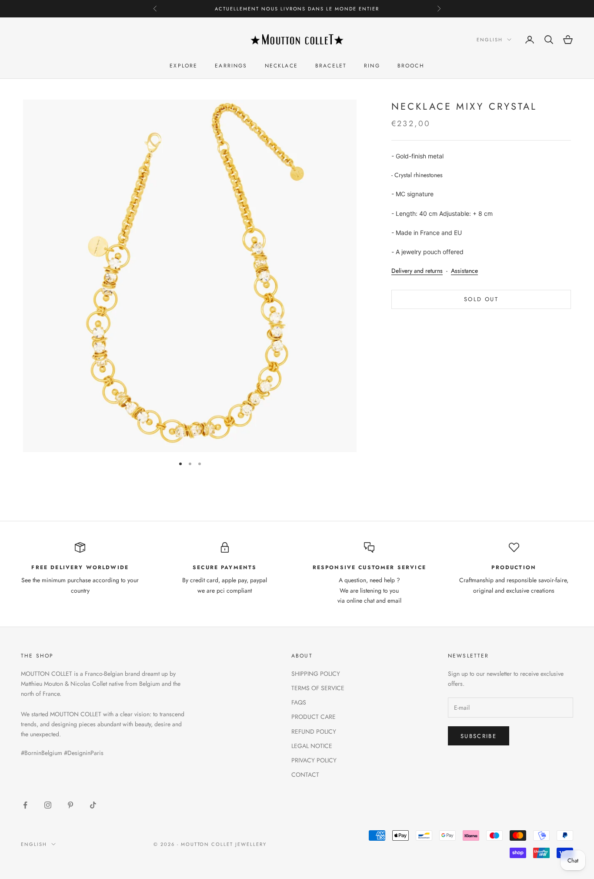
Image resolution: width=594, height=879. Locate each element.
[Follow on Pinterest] (70, 805)
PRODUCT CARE (313, 716)
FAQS (298, 702)
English (490, 39)
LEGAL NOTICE (311, 745)
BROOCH (410, 66)
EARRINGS (231, 66)
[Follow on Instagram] (47, 805)
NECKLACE (281, 66)
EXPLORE (183, 66)
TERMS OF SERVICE (317, 688)
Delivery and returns (417, 270)
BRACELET (331, 66)
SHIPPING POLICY (315, 673)
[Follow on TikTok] (93, 805)
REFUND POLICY (313, 731)
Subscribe (479, 736)
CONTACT (305, 774)
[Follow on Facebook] (25, 805)
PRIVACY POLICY (314, 760)
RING (372, 66)
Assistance (464, 270)
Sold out (481, 299)
